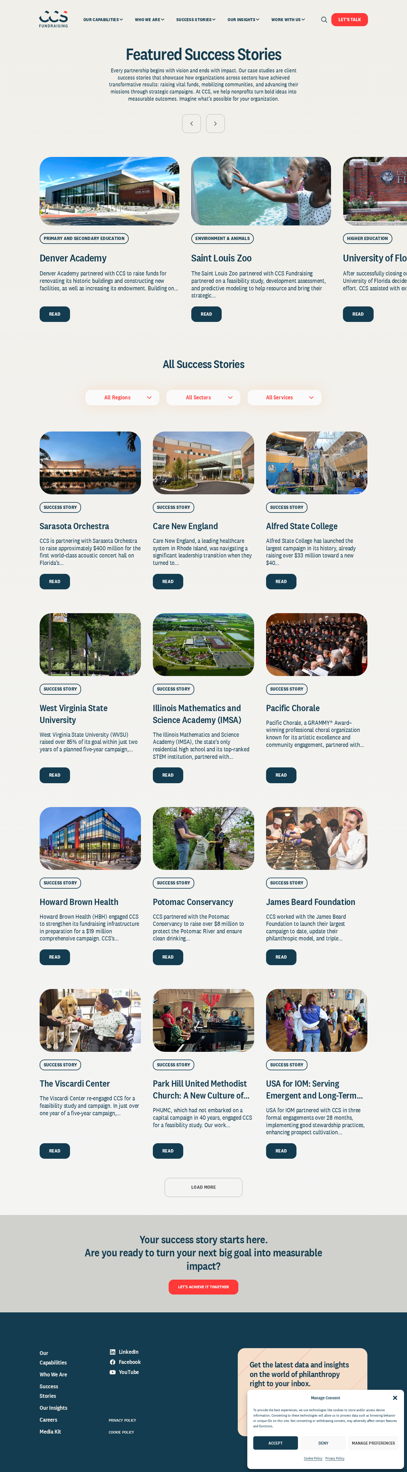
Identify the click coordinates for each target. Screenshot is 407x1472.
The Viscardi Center (75, 1083)
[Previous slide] (191, 123)
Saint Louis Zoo (221, 257)
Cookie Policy (313, 1458)
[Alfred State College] (316, 463)
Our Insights (53, 1408)
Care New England (185, 526)
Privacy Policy (334, 1458)
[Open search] (324, 19)
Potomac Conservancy (193, 902)
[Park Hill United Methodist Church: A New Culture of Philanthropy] (203, 1020)
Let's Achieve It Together (203, 1286)
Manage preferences (373, 1443)
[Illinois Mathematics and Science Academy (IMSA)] (203, 644)
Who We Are (53, 1374)
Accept (275, 1443)
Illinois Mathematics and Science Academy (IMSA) (198, 714)
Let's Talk (349, 19)
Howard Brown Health (79, 902)
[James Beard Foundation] (316, 838)
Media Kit (50, 1431)
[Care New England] (203, 463)
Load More (203, 1187)
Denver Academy (73, 257)
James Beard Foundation (310, 902)
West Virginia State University (74, 714)
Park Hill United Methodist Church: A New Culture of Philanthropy (200, 1095)
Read (54, 314)
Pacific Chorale (293, 708)
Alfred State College (301, 526)
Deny (324, 1443)
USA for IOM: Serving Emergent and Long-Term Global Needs (311, 1095)
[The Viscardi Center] (90, 1020)
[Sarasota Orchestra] (90, 463)
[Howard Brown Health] (90, 838)
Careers (48, 1419)
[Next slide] (215, 123)
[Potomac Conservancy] (203, 838)
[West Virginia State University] (90, 644)
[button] (395, 1398)
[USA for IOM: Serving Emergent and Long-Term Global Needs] (316, 1020)
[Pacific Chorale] (316, 644)
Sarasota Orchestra (74, 526)
